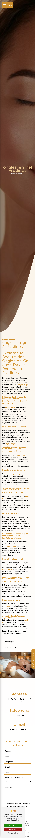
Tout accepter (13, 825)
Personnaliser (13, 833)
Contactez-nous (10, 647)
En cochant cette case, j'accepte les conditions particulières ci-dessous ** (18, 806)
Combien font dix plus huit (13, 778)
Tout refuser (12, 829)
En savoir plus (9, 642)
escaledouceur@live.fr (19, 729)
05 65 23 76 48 (19, 715)
